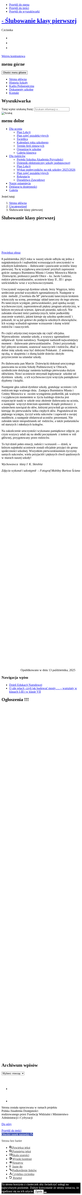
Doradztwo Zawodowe (31, 180)
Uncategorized (18, 206)
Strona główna (18, 79)
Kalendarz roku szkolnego (32, 142)
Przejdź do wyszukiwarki (24, 11)
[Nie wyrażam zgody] (45, 1192)
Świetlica (22, 139)
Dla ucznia (15, 128)
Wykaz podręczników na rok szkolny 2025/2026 (46, 169)
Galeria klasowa (26, 152)
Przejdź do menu (19, 4)
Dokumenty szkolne (21, 89)
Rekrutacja (23, 176)
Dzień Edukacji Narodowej (25, 684)
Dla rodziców (17, 156)
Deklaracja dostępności (23, 186)
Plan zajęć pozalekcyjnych (33, 135)
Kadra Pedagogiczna (21, 86)
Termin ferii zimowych (30, 145)
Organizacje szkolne (29, 149)
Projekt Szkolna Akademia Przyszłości (40, 159)
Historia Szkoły (18, 82)
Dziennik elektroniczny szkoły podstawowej (43, 162)
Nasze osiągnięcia (20, 183)
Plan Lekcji (24, 132)
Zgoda (38, 1191)
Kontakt (14, 92)
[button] (17, 1134)
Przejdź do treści (19, 8)
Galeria (13, 190)
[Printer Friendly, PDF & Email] (11, 671)
